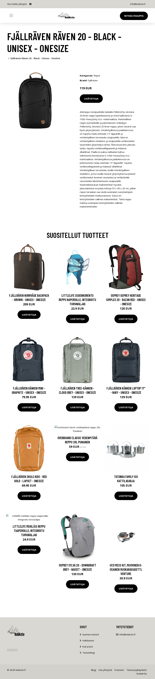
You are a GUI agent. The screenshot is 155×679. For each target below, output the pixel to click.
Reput (97, 75)
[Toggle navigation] (11, 15)
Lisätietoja (91, 98)
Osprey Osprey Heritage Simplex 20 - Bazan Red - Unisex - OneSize (126, 299)
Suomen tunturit (90, 634)
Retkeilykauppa (133, 15)
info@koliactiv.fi (137, 4)
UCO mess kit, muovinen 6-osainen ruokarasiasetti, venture (126, 569)
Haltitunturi (88, 640)
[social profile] (30, 4)
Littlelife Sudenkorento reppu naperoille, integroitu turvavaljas (77, 299)
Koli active (87, 646)
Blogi (93, 669)
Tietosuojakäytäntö (136, 669)
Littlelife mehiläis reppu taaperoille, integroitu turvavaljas (29, 530)
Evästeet (119, 669)
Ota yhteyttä (105, 669)
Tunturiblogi (88, 652)
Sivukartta (141, 673)
